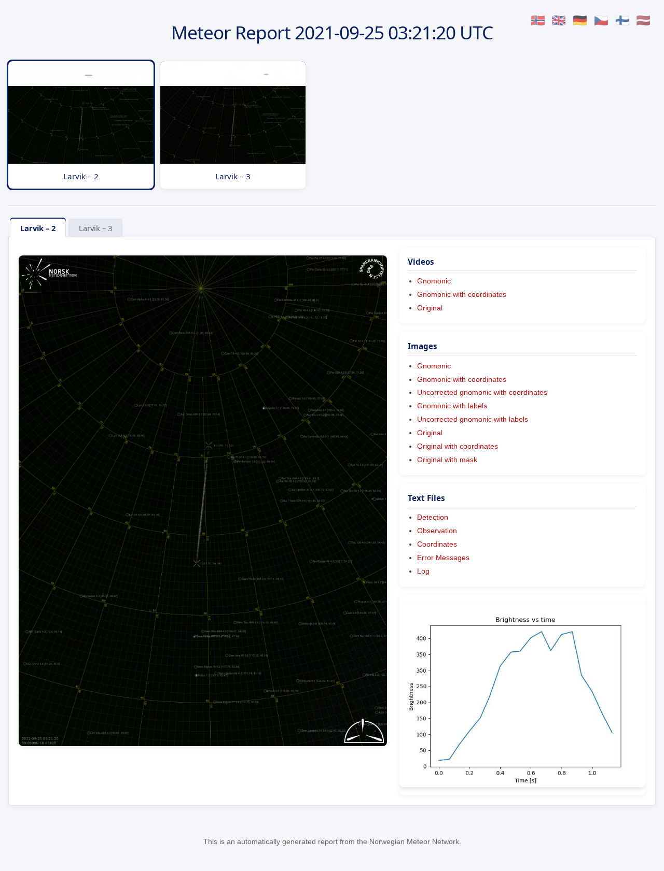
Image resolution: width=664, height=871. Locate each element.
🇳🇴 (538, 20)
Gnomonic (434, 281)
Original (429, 308)
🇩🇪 (580, 20)
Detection (432, 517)
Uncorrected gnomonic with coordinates (482, 392)
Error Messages (443, 557)
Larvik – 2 (38, 228)
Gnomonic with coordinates (461, 294)
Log (423, 571)
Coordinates (437, 544)
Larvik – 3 (95, 228)
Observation (437, 530)
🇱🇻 (643, 20)
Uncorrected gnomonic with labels (472, 419)
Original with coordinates (457, 446)
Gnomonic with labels (452, 406)
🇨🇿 (601, 20)
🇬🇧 (558, 20)
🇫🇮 (622, 20)
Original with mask (447, 459)
